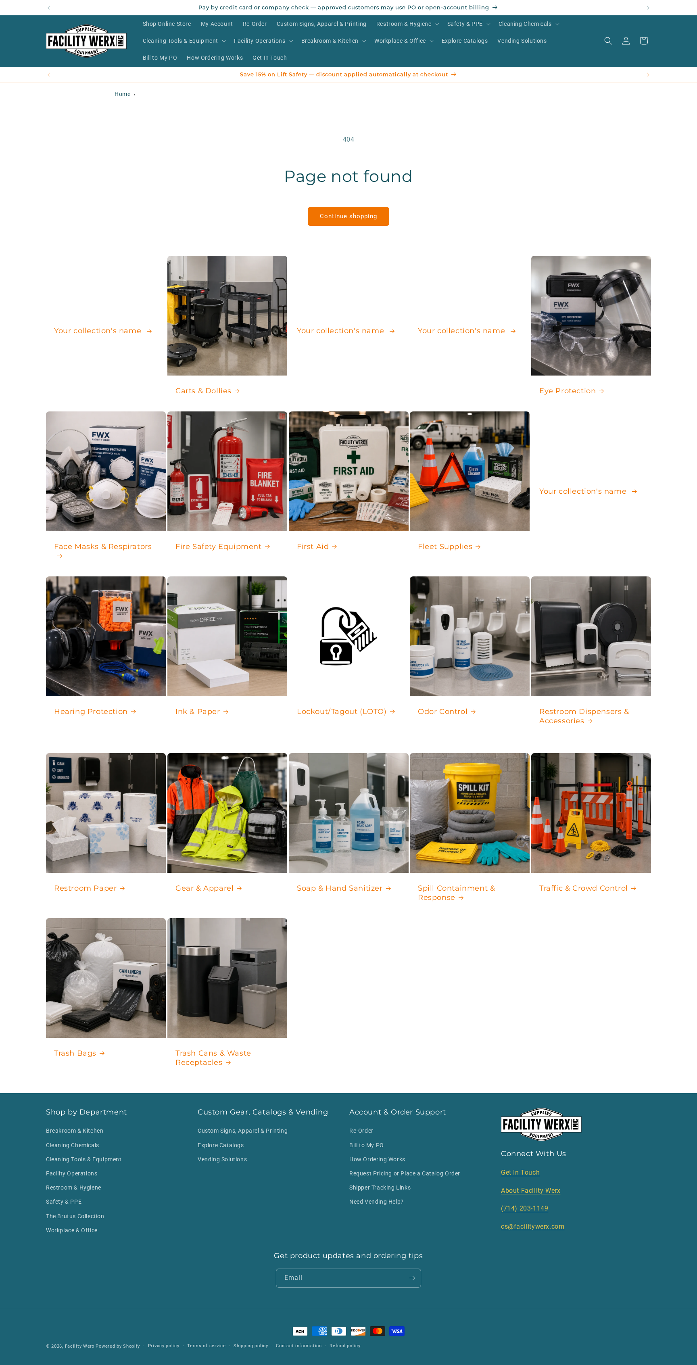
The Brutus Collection (75, 1216)
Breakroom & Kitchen (74, 1130)
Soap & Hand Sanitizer (340, 888)
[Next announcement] (648, 7)
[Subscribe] (412, 1278)
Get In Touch (520, 1172)
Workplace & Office (72, 1230)
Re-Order (361, 1130)
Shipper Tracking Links (380, 1187)
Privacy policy (163, 1345)
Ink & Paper (197, 711)
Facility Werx (79, 1346)
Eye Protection (567, 390)
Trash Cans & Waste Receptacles (213, 1058)
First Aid (313, 546)
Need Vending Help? (376, 1201)
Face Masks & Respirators (103, 546)
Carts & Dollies (203, 390)
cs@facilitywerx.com (532, 1226)
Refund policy (345, 1345)
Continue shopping (348, 216)
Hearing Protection (91, 711)
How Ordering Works (377, 1159)
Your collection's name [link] (99, 330)
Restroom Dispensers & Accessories (584, 716)
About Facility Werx (530, 1190)
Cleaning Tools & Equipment (84, 1159)
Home (122, 94)
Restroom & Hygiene (73, 1187)
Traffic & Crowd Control (583, 888)
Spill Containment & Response (456, 893)
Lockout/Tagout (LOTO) (342, 711)
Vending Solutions (222, 1159)
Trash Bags (75, 1053)
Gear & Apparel (204, 888)
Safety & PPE (63, 1201)
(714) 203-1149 (524, 1208)
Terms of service (206, 1345)
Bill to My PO (366, 1145)
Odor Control (442, 711)
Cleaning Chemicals (72, 1145)
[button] (406, 23)
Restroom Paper (85, 888)
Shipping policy (251, 1345)
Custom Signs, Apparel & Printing (243, 1130)
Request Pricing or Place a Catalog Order (404, 1173)
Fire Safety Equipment (218, 546)
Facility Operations (71, 1173)
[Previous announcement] (49, 7)
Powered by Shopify (118, 1346)
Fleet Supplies (445, 546)
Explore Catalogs (221, 1145)
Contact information (298, 1345)
